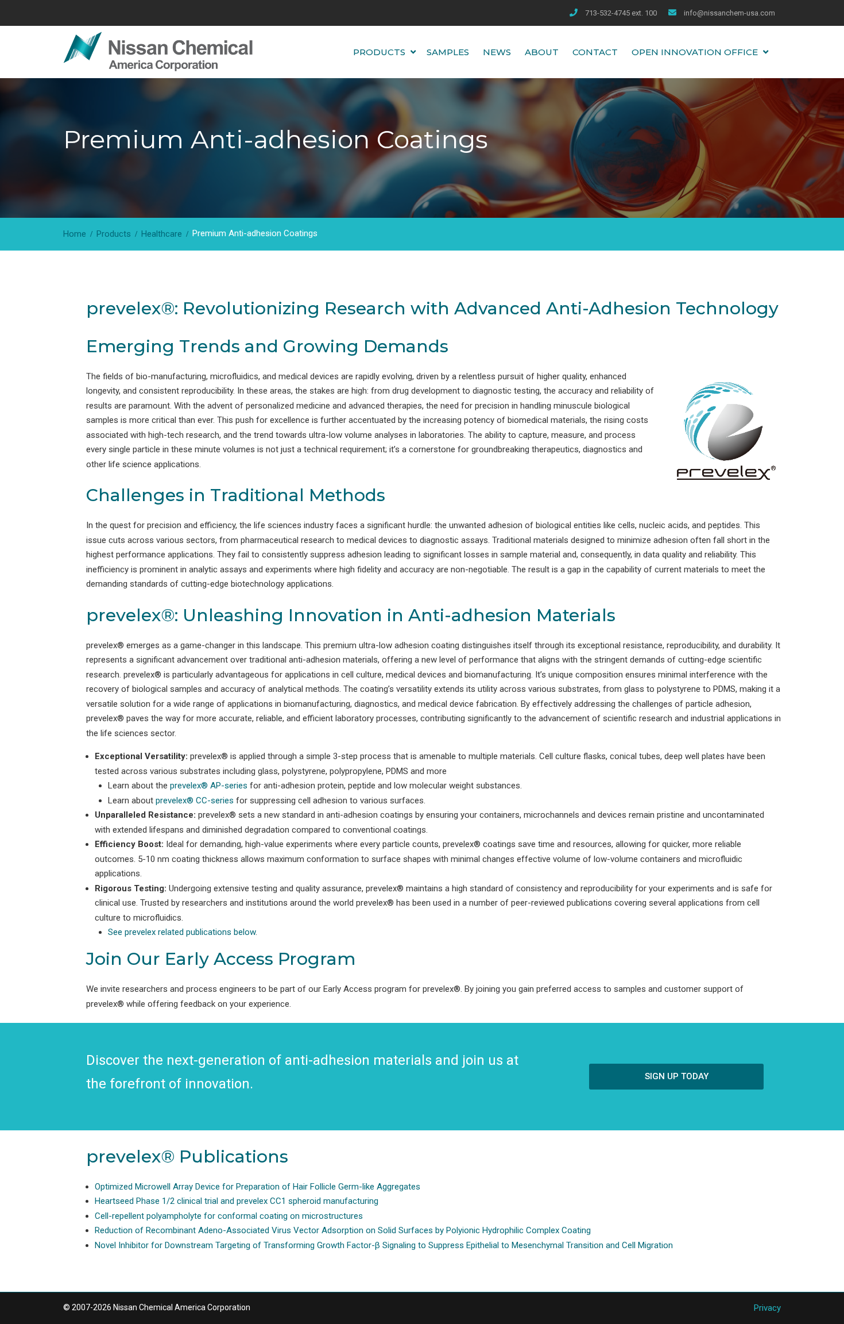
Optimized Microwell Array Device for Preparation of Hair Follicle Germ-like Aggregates (257, 1186)
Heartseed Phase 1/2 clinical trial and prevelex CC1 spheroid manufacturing (236, 1201)
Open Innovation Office (695, 52)
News (497, 52)
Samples (448, 52)
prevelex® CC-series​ (195, 800)
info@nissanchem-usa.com (729, 13)
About (542, 52)
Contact (595, 52)
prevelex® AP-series (208, 785)
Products (379, 52)
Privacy (767, 1308)
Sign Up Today (677, 1076)
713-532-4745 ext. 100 (621, 13)
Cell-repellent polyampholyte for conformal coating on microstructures (229, 1216)
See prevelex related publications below (181, 932)
